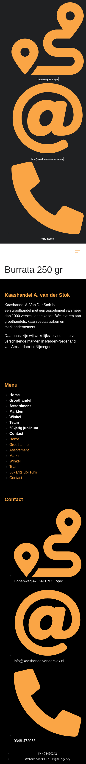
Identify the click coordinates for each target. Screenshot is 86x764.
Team (14, 422)
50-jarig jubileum (23, 428)
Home (14, 395)
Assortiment (20, 406)
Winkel (15, 417)
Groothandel (20, 400)
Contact (16, 434)
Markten (16, 411)
